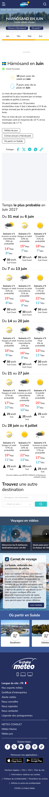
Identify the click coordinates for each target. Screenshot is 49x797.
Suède (9, 10)
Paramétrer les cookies (38, 779)
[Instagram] (28, 747)
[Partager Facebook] (18, 149)
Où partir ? (36, 28)
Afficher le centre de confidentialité (25, 783)
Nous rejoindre (10, 706)
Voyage (3, 10)
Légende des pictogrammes (17, 715)
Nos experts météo (12, 687)
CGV (30, 770)
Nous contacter (10, 711)
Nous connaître (10, 701)
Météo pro (7, 733)
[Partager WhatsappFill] (35, 149)
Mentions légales (12, 770)
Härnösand (16, 10)
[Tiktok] (41, 747)
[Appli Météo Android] (34, 761)
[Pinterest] (34, 747)
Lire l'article (36, 605)
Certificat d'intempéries (14, 692)
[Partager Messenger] (29, 149)
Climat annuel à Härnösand (17, 135)
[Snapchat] (21, 747)
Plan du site (39, 770)
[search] (45, 4)
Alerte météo (9, 697)
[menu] (4, 4)
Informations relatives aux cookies (25, 774)
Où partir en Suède (13, 141)
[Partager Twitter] (24, 149)
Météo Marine (9, 729)
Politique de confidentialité (15, 778)
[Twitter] (14, 747)
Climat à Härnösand (17, 28)
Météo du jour (11, 130)
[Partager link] (41, 149)
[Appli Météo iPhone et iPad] (15, 761)
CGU (23, 770)
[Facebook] (7, 747)
